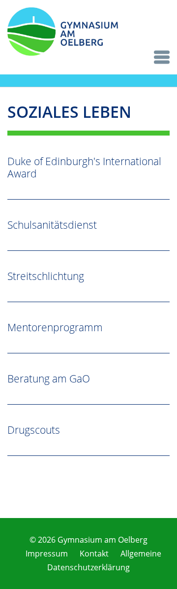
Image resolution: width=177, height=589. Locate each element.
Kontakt (94, 553)
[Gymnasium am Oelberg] (62, 52)
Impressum (47, 553)
